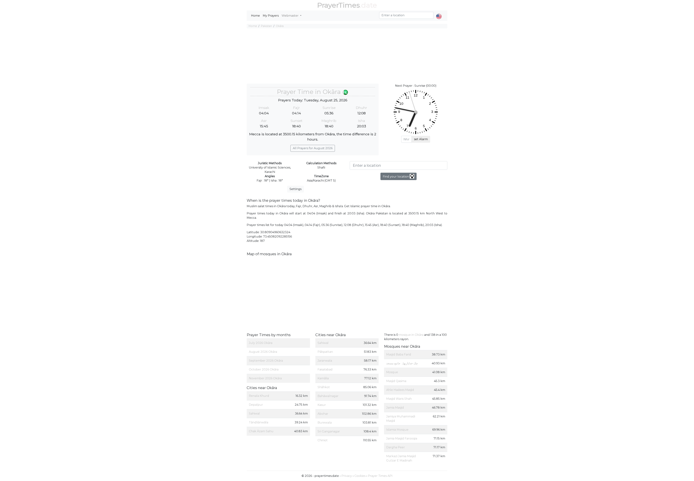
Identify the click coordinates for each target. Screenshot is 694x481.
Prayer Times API (380, 476)
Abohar (323, 413)
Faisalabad (325, 369)
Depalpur (256, 404)
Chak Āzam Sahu (261, 431)
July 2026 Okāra (260, 343)
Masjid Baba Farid (398, 354)
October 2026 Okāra (264, 369)
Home (255, 15)
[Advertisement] (347, 56)
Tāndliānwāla (258, 422)
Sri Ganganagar (329, 431)
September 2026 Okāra (266, 360)
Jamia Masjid (395, 407)
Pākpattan (325, 351)
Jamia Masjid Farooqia (401, 438)
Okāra (280, 26)
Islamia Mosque (397, 429)
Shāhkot (324, 387)
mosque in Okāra (411, 335)
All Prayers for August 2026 (313, 148)
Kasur (322, 405)
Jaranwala (325, 360)
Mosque (392, 372)
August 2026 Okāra (263, 351)
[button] (438, 13)
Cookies (359, 476)
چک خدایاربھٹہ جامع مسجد (402, 363)
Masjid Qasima (396, 381)
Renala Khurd (259, 396)
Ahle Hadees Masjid (400, 390)
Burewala (325, 422)
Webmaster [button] (290, 15)
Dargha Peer (395, 447)
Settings (295, 189)
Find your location (396, 176)
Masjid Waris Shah (399, 398)
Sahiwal (254, 413)
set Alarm (421, 139)
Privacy (346, 476)
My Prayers (271, 15)
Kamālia (323, 378)
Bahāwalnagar (328, 396)
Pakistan (266, 26)
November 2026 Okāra (265, 378)
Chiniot (323, 440)
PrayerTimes (338, 5)
